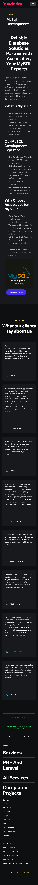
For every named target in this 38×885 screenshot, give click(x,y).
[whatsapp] (29, 736)
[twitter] (14, 736)
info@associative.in (21, 718)
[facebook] (9, 736)
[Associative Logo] (12, 3)
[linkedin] (24, 736)
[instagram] (19, 736)
